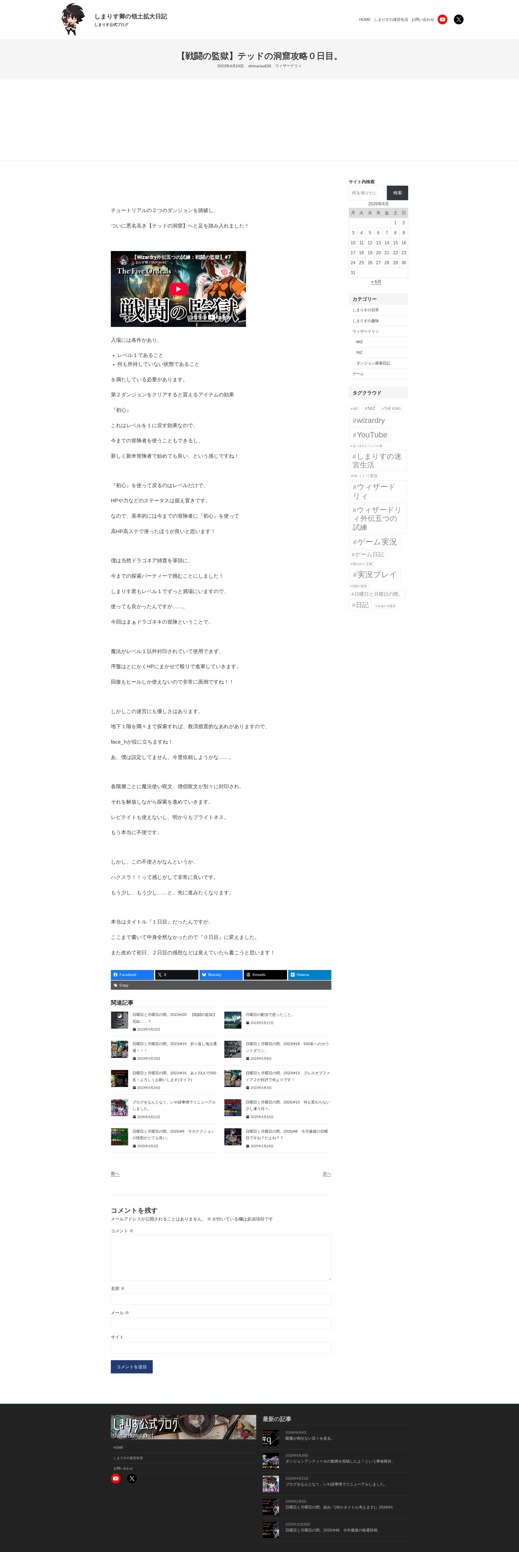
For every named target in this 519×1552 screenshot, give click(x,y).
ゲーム (358, 374)
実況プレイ (377, 574)
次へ (327, 1173)
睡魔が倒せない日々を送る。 (310, 1438)
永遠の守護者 (386, 606)
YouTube (372, 434)
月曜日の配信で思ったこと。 (270, 1014)
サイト (117, 1337)
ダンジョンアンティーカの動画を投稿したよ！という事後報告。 (340, 1461)
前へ (115, 1173)
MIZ (359, 342)
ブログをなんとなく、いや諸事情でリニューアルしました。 (336, 1484)
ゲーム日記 (369, 554)
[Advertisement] (259, 120)
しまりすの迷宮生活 (377, 460)
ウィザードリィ (288, 65)
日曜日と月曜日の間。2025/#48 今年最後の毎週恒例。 (333, 1530)
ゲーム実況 (377, 541)
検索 (397, 192)
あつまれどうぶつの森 (367, 445)
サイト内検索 (362, 181)
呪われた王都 (362, 564)
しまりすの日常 (365, 310)
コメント (122, 1231)
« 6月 (376, 281)
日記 (362, 604)
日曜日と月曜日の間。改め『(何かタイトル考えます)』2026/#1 (339, 1507)
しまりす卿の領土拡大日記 (130, 16)
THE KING (392, 409)
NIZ (359, 352)
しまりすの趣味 (365, 321)
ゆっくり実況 (366, 475)
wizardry (371, 420)
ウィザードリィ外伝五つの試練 (377, 518)
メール (120, 1312)
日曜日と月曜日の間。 (378, 594)
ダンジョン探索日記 (373, 363)
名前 (118, 1288)
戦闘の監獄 (359, 586)
